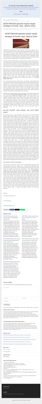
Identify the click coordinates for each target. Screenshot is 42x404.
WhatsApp (22, 209)
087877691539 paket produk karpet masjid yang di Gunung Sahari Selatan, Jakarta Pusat (19, 339)
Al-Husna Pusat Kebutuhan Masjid (21, 6)
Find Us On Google (17, 14)
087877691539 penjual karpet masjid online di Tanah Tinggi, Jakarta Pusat (16, 337)
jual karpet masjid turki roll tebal (12, 19)
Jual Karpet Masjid (25, 14)
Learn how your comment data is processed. (29, 307)
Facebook (12, 209)
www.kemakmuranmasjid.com (9, 195)
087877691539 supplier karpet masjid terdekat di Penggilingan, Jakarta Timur (10, 218)
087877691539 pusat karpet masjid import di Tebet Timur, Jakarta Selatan (30, 218)
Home (4, 19)
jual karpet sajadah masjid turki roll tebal (13, 29)
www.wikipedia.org (7, 200)
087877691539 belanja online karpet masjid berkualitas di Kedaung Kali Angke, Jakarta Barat (11, 240)
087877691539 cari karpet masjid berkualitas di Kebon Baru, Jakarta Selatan (17, 341)
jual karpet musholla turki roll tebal (29, 28)
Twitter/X (17, 209)
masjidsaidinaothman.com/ (8, 205)
